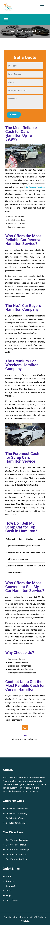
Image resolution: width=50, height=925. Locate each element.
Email (25, 736)
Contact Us (11, 886)
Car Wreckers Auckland (16, 859)
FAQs (8, 890)
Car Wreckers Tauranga (17, 840)
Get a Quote (12, 900)
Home (8, 876)
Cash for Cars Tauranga (17, 813)
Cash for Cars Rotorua (16, 823)
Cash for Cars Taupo (15, 818)
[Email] (25, 727)
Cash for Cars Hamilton (17, 808)
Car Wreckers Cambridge (17, 849)
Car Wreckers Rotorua (16, 844)
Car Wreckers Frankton (16, 854)
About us (10, 881)
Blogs (8, 895)
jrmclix (26, 920)
